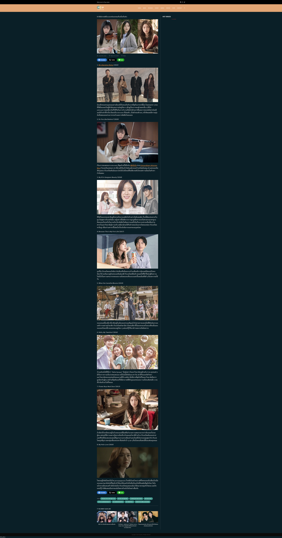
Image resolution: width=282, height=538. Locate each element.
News (124, 55)
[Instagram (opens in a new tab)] (183, 2)
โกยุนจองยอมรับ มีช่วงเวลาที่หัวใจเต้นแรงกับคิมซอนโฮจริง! (148, 525)
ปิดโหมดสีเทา (3, 537)
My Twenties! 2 (129, 501)
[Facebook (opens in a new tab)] (181, 2)
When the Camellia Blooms (142, 501)
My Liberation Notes (106, 65)
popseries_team (102, 55)
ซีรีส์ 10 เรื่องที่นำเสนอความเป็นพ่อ (106, 524)
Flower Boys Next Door (136, 498)
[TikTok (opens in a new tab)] (184, 2)
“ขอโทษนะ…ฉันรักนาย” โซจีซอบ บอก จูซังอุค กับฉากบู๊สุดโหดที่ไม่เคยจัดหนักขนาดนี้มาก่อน (127, 525)
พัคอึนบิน (133, 165)
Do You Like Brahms (122, 498)
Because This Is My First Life (108, 498)
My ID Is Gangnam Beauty (104, 501)
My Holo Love (148, 498)
